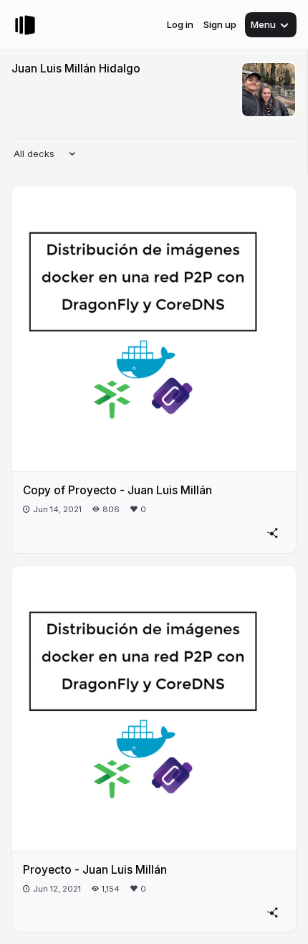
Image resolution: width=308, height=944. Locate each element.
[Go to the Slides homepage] (25, 25)
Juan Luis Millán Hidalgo (75, 68)
